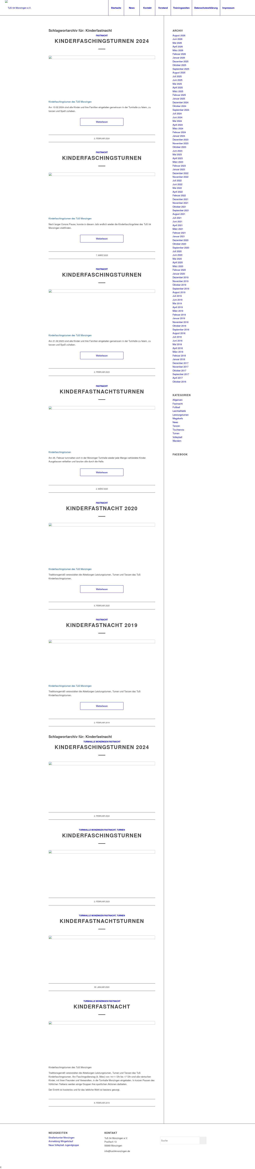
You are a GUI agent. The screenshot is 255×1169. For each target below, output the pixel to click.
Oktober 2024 (179, 106)
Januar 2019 (179, 318)
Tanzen (176, 425)
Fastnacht (102, 35)
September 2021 (181, 210)
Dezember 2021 (180, 199)
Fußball (176, 407)
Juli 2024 (177, 113)
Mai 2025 (177, 83)
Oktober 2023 (179, 147)
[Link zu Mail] (247, 7)
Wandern (177, 440)
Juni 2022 (177, 184)
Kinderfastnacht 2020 (102, 508)
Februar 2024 (179, 132)
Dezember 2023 (180, 139)
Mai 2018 (177, 344)
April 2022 (178, 191)
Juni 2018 (177, 340)
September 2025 (181, 68)
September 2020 (181, 247)
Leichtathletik (179, 411)
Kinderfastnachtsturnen (102, 391)
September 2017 (181, 374)
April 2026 (178, 46)
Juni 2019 (177, 299)
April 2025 (178, 87)
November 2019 (180, 281)
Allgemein (177, 399)
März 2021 (178, 228)
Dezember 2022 (180, 173)
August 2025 (179, 72)
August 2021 (179, 214)
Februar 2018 (179, 355)
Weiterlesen (102, 121)
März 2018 (178, 351)
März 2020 (178, 266)
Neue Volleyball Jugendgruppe (64, 1145)
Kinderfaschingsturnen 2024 (102, 40)
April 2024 (178, 124)
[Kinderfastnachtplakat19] (102, 1041)
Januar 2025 (179, 98)
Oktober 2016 (179, 381)
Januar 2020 (179, 273)
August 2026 (179, 35)
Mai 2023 (177, 154)
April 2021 (178, 225)
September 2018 (181, 329)
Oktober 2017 (179, 370)
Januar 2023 (179, 169)
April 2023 (178, 158)
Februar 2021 (179, 232)
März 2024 (178, 128)
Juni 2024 (177, 117)
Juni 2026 (177, 39)
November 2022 (180, 176)
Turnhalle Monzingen (95, 741)
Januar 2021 (179, 236)
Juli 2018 (177, 336)
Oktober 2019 (179, 284)
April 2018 (178, 348)
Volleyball (177, 437)
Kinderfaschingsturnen (102, 157)
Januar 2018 (179, 359)
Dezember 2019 (180, 277)
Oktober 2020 (179, 243)
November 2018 (180, 322)
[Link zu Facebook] (242, 7)
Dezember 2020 (180, 240)
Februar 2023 (179, 165)
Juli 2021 (177, 217)
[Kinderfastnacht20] (102, 543)
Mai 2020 (177, 258)
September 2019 (181, 288)
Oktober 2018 (179, 325)
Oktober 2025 (179, 65)
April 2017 (178, 377)
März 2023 (178, 161)
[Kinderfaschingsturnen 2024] (102, 76)
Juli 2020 (177, 251)
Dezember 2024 (180, 102)
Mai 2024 (177, 121)
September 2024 (181, 109)
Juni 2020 (177, 254)
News (175, 422)
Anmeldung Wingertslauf (61, 1141)
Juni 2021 (177, 221)
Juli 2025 (177, 76)
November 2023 (180, 143)
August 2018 (179, 333)
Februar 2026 (179, 54)
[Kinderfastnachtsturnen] (102, 426)
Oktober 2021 (179, 206)
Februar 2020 (179, 269)
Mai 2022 (177, 188)
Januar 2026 (179, 57)
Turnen (121, 829)
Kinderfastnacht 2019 (102, 625)
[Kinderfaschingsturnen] (102, 193)
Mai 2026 (177, 42)
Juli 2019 (177, 295)
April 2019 (178, 307)
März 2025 (178, 91)
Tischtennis (178, 429)
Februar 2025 (179, 94)
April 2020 (178, 262)
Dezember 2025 (180, 61)
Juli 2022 (177, 180)
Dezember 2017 (180, 363)
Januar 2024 (179, 135)
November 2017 (180, 366)
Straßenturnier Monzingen (61, 1137)
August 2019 (179, 292)
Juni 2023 (177, 150)
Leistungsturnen (181, 414)
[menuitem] (116, 8)
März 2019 (178, 310)
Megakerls (178, 418)
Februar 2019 (179, 314)
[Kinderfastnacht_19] (102, 660)
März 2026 (178, 50)
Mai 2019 (177, 303)
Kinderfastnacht (102, 1006)
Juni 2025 (177, 80)
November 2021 (180, 202)
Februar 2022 (179, 195)
